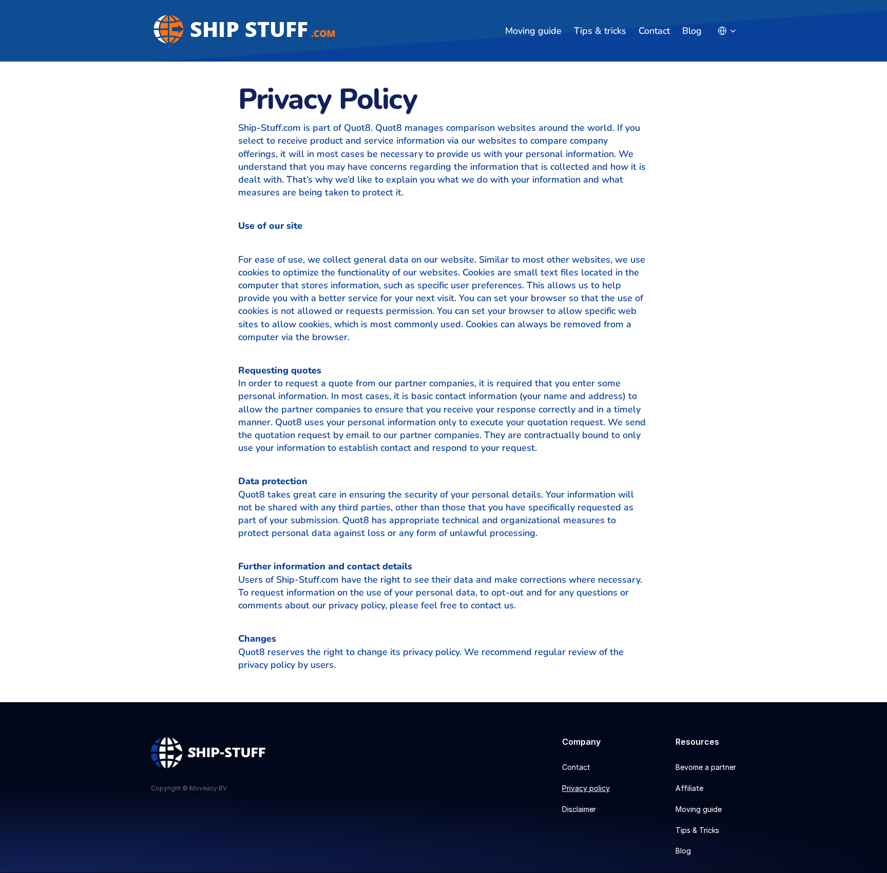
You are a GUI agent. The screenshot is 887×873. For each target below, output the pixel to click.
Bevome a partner (706, 767)
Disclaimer (579, 809)
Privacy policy (586, 788)
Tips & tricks (600, 31)
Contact (654, 31)
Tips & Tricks (697, 830)
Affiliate (689, 788)
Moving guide (533, 31)
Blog (692, 31)
